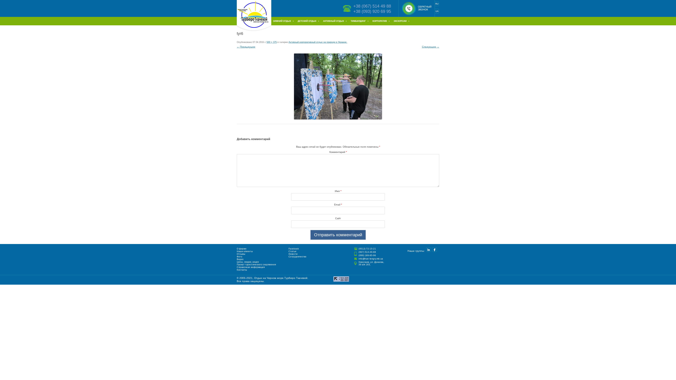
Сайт (338, 218)
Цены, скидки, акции (248, 262)
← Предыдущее (246, 46)
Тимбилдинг (358, 21)
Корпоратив (380, 21)
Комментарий (338, 152)
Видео (240, 259)
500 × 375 (272, 42)
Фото (239, 256)
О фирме (241, 249)
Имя (338, 191)
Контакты (242, 270)
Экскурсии (400, 21)
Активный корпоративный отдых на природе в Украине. (318, 42)
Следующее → (430, 46)
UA (437, 11)
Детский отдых (307, 21)
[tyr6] (338, 86)
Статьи (292, 251)
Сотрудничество (297, 256)
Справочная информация (251, 267)
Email (338, 204)
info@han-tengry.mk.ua (371, 259)
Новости (293, 254)
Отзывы (241, 254)
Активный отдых (333, 21)
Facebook (294, 249)
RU (437, 4)
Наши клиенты (245, 251)
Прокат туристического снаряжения (256, 264)
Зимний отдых (282, 21)
